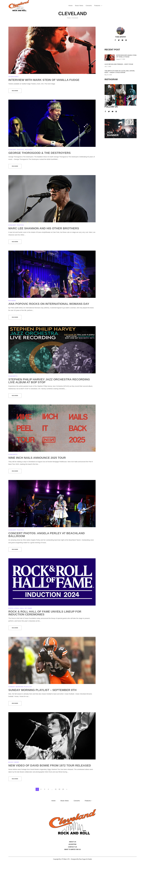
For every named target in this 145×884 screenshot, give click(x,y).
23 (63, 789)
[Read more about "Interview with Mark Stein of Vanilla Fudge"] (52, 50)
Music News (13, 762)
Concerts (13, 376)
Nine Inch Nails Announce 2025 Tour (37, 457)
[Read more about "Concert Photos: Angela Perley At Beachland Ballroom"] (52, 503)
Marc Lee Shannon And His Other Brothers (43, 228)
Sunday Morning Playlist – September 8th (42, 690)
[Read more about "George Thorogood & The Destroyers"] (52, 123)
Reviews (29, 149)
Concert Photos (16, 149)
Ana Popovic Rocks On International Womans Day (48, 303)
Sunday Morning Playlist (20, 686)
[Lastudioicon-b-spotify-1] (126, 40)
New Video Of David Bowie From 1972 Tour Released (49, 765)
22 (59, 789)
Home (69, 18)
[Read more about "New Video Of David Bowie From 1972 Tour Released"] (52, 735)
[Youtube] (122, 40)
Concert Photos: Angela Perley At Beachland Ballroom (46, 535)
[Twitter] (119, 40)
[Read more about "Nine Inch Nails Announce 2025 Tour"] (52, 428)
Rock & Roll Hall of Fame (20, 608)
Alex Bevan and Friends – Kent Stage (119, 64)
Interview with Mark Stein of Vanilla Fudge (43, 79)
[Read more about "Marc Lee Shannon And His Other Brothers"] (52, 198)
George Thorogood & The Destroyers (39, 152)
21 (55, 789)
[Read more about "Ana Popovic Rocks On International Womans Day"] (52, 274)
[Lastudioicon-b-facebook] (115, 40)
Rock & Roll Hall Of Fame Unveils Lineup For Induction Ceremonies (44, 613)
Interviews (13, 76)
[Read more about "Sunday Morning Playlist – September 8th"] (52, 660)
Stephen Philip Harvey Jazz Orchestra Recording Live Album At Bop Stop (49, 381)
